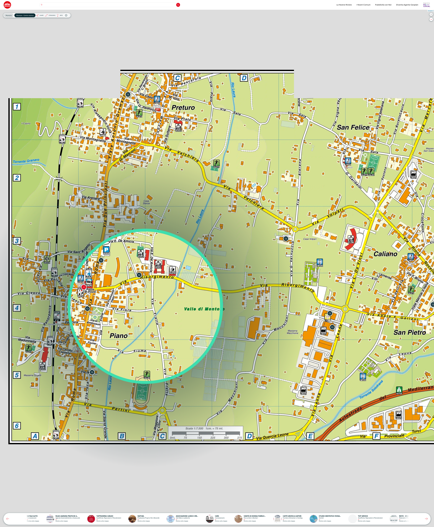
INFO (59, 16)
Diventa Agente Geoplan (407, 5)
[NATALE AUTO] (128, 94)
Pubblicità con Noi (383, 5)
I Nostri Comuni (363, 5)
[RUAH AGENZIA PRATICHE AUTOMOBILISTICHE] (87, 308)
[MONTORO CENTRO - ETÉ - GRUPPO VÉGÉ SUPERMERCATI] (330, 313)
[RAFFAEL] (332, 327)
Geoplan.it (430, 11)
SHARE (42, 15)
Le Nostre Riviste (344, 5)
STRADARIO (52, 15)
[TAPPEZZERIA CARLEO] (92, 372)
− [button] (431, 19)
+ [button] (431, 14)
